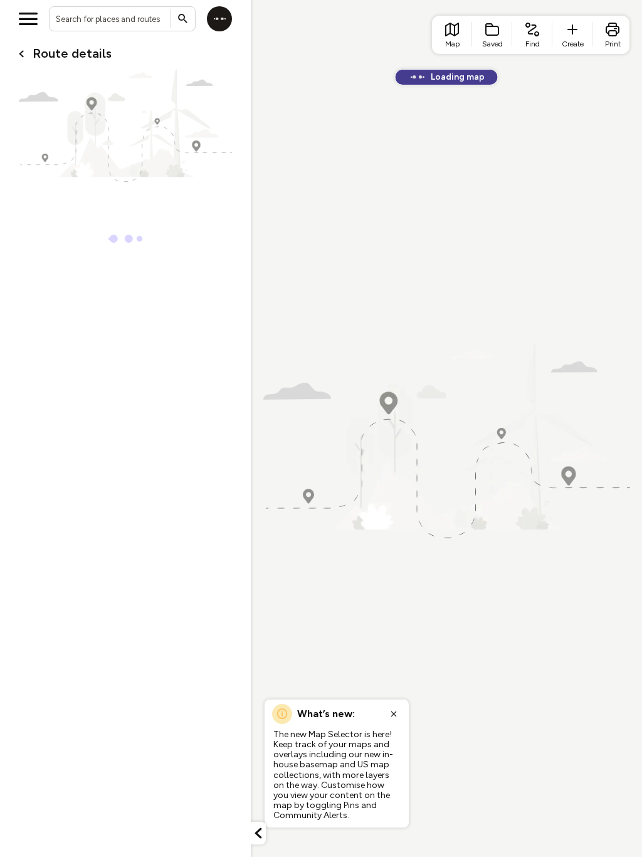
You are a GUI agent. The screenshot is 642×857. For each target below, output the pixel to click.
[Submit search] (183, 18)
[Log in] (219, 18)
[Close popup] (393, 714)
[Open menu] (28, 18)
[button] (258, 833)
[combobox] (122, 18)
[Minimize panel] (258, 833)
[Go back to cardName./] (21, 53)
